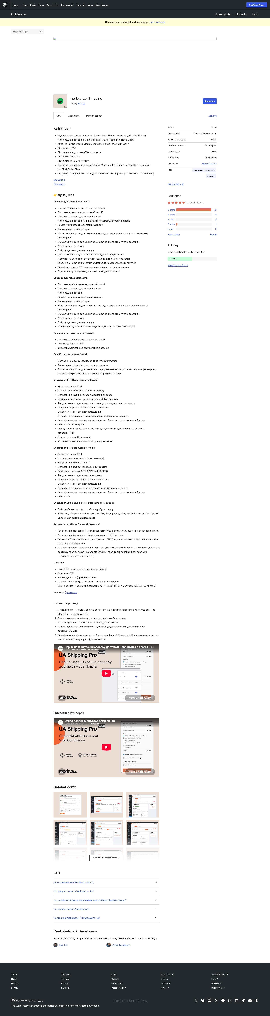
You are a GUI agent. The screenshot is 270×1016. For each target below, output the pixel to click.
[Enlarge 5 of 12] (119, 823)
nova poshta (210, 170)
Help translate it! (157, 22)
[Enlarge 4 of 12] (83, 823)
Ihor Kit (81, 103)
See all (213, 234)
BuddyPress (218, 988)
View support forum (178, 265)
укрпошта (211, 176)
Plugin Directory (18, 14)
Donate (166, 983)
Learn (114, 974)
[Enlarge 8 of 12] (119, 851)
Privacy (14, 988)
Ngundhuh (209, 101)
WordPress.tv (118, 988)
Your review (174, 234)
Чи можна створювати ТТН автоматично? (76, 918)
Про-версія (59, 184)
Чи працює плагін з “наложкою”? (71, 909)
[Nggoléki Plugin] (41, 31)
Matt (215, 979)
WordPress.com (220, 974)
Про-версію (71, 592)
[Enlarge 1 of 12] (83, 795)
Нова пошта (198, 170)
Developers (116, 983)
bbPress (217, 983)
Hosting (14, 983)
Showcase (66, 974)
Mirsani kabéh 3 (209, 164)
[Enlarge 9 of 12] (155, 851)
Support (115, 979)
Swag (165, 988)
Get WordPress (257, 5)
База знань (59, 179)
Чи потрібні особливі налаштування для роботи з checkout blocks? (89, 900)
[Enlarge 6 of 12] (155, 823)
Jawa (40, 1001)
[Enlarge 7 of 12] (83, 851)
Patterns (65, 988)
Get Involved (167, 974)
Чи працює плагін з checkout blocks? (73, 891)
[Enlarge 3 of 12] (155, 795)
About (14, 974)
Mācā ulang (74, 115)
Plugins (64, 983)
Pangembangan (94, 115)
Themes (65, 979)
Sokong (213, 115)
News (13, 979)
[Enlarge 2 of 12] (119, 795)
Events (164, 979)
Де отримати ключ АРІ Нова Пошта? (73, 882)
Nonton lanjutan (176, 184)
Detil (58, 115)
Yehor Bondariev (121, 945)
